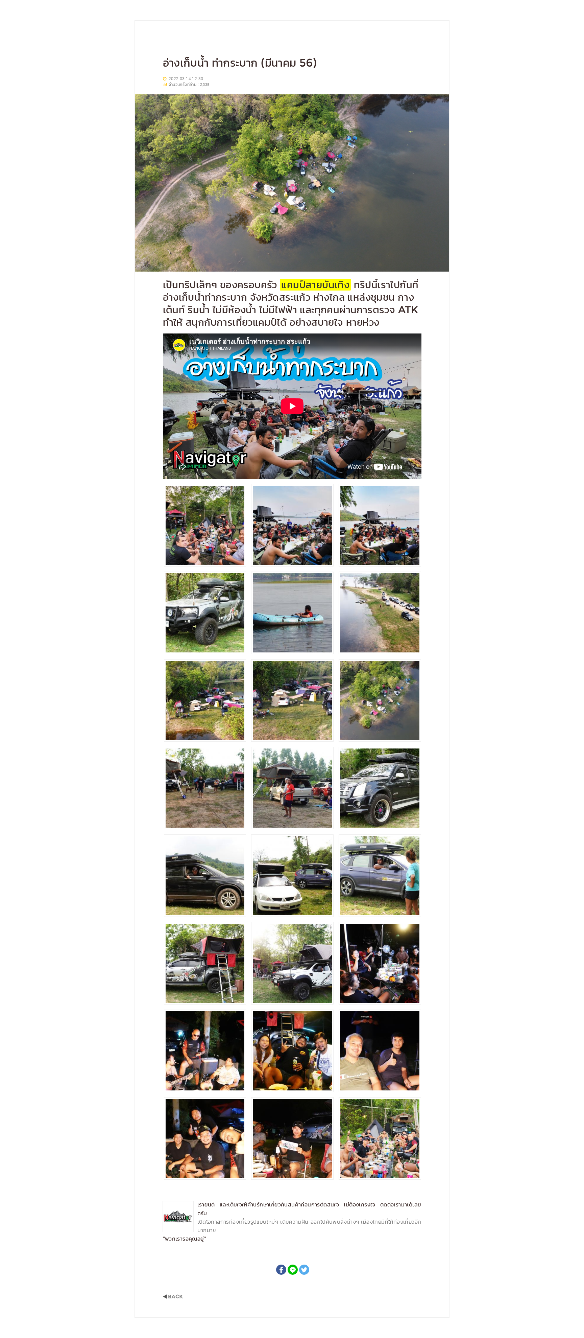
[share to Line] (293, 1270)
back (173, 1296)
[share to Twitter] (304, 1270)
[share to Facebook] (281, 1270)
